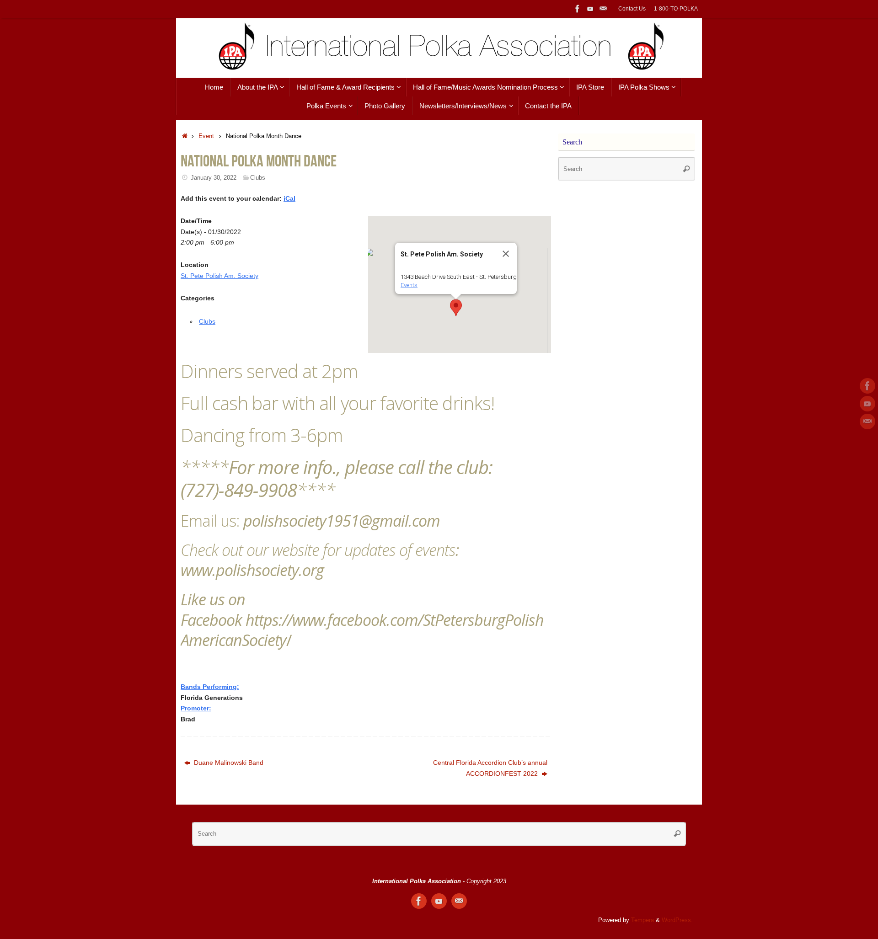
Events (409, 285)
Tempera (642, 920)
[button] (456, 307)
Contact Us (632, 8)
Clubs (257, 178)
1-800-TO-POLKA (676, 8)
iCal (289, 198)
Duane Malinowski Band (227, 762)
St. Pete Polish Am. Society (219, 275)
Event (206, 136)
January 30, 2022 (213, 178)
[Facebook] (577, 8)
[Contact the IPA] (603, 8)
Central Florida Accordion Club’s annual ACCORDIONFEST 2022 (490, 768)
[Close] (506, 254)
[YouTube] (590, 8)
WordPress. (677, 920)
